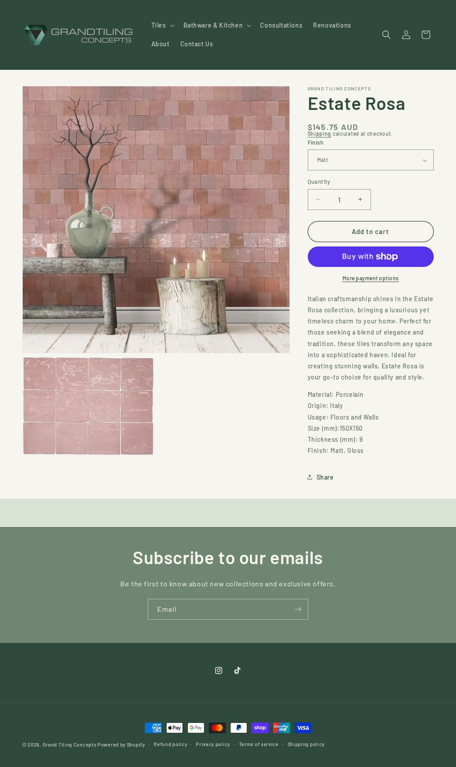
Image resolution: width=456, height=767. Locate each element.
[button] (162, 25)
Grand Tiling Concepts (70, 744)
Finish (315, 142)
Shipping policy (306, 744)
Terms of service (259, 744)
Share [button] (325, 477)
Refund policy (170, 744)
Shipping (320, 133)
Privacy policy (213, 744)
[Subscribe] (298, 609)
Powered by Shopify (121, 744)
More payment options (370, 278)
